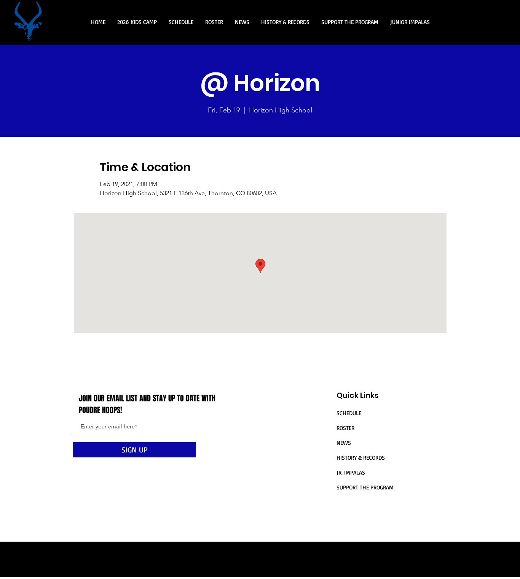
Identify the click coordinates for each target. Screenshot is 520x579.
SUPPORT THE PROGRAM (365, 487)
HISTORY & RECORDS (361, 457)
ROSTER (345, 427)
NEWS (344, 442)
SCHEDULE (349, 413)
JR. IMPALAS (351, 472)
